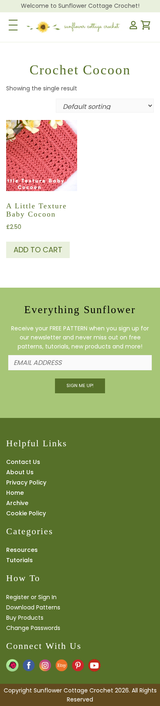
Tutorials (19, 560)
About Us (20, 472)
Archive (17, 503)
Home (15, 493)
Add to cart (38, 250)
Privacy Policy (26, 482)
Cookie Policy (26, 513)
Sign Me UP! (80, 385)
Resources (22, 550)
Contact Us (23, 462)
